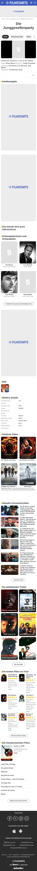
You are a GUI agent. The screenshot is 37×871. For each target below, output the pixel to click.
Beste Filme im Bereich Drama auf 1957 (24, 489)
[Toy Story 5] (22, 698)
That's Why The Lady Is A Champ (11, 786)
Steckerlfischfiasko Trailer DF (28, 634)
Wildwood (4, 771)
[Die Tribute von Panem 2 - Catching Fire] (28, 448)
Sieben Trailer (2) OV (10, 634)
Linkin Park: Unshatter (8, 764)
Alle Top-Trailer (18, 664)
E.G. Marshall (22, 65)
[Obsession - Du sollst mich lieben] (22, 678)
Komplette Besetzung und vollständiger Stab (19, 304)
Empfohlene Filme (14, 19)
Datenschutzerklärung (13, 857)
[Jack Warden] (9, 282)
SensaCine (25, 842)
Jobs (10, 854)
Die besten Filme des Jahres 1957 (21, 488)
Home (3, 19)
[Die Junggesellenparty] (18, 49)
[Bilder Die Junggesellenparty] (5, 388)
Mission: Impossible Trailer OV (10, 658)
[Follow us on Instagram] (21, 818)
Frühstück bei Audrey (8, 790)
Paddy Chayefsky (29, 63)
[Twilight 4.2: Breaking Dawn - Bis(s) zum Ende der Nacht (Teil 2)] (9, 474)
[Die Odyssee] (4, 698)
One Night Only (6, 783)
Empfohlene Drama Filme (26, 19)
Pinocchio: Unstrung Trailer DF (10, 610)
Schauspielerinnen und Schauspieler (14, 237)
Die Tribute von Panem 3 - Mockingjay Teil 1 (16, 460)
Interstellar (28, 486)
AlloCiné (7, 842)
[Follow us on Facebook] (10, 818)
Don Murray (13, 65)
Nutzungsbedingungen (27, 854)
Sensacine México (16, 848)
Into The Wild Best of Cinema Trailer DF (28, 610)
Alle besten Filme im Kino (18, 735)
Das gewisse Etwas (7, 768)
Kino (7, 19)
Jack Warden (9, 294)
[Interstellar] (28, 474)
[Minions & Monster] (22, 717)
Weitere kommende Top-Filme (18, 800)
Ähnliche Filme (10, 434)
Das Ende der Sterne (7, 775)
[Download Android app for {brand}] (22, 831)
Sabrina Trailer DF (27, 658)
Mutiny (3, 794)
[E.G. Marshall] (28, 252)
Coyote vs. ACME (19, 746)
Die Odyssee (12, 695)
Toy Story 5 (29, 695)
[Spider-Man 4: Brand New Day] (4, 678)
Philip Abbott (28, 294)
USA (19, 401)
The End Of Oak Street (11, 714)
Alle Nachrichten (18, 580)
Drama (31, 61)
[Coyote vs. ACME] (7, 753)
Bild (4, 381)
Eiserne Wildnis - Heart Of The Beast (12, 779)
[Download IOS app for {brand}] (15, 831)
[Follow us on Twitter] (15, 818)
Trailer (10, 689)
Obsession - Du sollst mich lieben (31, 676)
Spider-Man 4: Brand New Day (13, 675)
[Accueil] (17, 2)
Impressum (16, 854)
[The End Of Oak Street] (4, 717)
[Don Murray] (9, 252)
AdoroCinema (24, 845)
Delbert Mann (10, 63)
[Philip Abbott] (28, 282)
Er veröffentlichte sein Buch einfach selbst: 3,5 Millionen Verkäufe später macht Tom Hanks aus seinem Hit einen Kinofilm (28, 533)
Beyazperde (7, 845)
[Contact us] (27, 818)
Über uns (4, 854)
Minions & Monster (29, 714)
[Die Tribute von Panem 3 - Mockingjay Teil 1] (9, 448)
